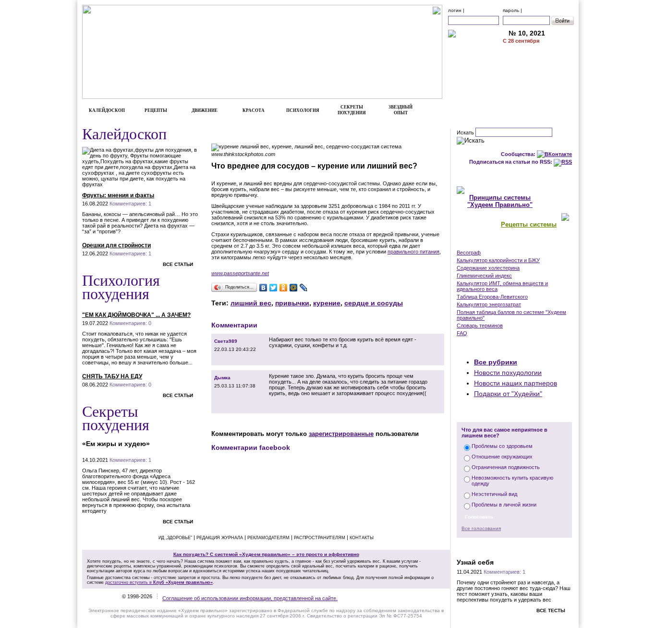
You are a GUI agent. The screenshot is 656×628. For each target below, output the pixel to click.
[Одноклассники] (284, 287)
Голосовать (479, 516)
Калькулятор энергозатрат (489, 304)
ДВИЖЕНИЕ (205, 110)
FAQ (462, 333)
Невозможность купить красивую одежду (512, 480)
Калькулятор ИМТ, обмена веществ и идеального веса (502, 286)
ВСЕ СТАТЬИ (178, 264)
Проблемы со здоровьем (502, 446)
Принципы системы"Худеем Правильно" (500, 201)
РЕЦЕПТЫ (156, 110)
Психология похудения (121, 286)
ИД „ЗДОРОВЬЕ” (175, 537)
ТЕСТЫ (514, 547)
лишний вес (251, 303)
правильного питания (413, 251)
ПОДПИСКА (538, 54)
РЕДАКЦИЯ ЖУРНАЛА (219, 537)
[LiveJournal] (304, 287)
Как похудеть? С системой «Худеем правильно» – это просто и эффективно (266, 554)
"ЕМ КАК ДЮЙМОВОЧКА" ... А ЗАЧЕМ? (136, 315)
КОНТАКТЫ (538, 84)
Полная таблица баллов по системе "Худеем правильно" (511, 315)
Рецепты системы (529, 224)
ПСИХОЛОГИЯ (302, 110)
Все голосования (481, 528)
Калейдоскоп (124, 133)
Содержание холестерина (488, 268)
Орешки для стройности (116, 245)
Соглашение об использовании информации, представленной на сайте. (250, 598)
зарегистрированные (341, 433)
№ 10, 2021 (527, 33)
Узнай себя (475, 562)
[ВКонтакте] (263, 287)
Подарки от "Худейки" (508, 394)
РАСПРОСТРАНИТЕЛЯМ (319, 537)
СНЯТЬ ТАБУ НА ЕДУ (112, 376)
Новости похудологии (508, 372)
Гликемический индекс (484, 275)
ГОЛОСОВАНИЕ (514, 412)
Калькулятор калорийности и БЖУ (498, 260)
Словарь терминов (480, 325)
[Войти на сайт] (562, 20)
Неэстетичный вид (494, 494)
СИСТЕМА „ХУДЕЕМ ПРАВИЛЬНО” (514, 176)
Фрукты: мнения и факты (118, 195)
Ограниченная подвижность (506, 467)
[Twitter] (273, 287)
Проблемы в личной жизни (504, 504)
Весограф (469, 252)
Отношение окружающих (502, 456)
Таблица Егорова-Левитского (492, 297)
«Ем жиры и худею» (116, 443)
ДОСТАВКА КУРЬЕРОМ (538, 64)
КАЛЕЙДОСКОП (107, 110)
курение (326, 303)
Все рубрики (495, 362)
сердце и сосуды (373, 303)
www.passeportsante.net (240, 273)
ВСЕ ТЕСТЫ (550, 610)
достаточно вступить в (159, 582)
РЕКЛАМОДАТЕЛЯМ (538, 74)
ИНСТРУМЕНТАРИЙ (514, 242)
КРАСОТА (254, 110)
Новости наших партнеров (515, 383)
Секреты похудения (115, 417)
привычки (292, 303)
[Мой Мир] (294, 287)
